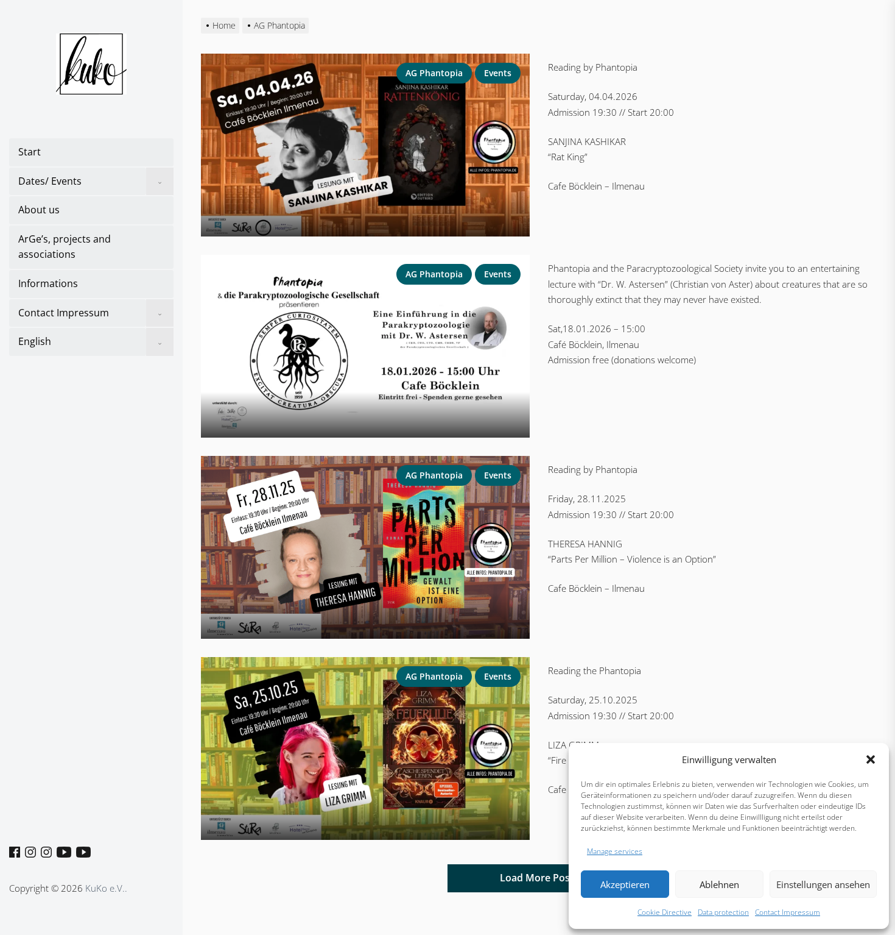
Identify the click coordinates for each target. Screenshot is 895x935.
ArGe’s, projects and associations (64, 246)
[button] (871, 759)
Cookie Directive (664, 912)
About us (39, 209)
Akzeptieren (625, 884)
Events (497, 73)
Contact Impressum (787, 912)
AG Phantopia (434, 73)
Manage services (614, 851)
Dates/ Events (50, 181)
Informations (48, 283)
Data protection (723, 912)
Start (29, 151)
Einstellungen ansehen (823, 884)
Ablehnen (719, 884)
